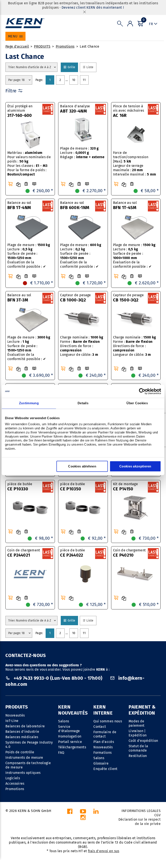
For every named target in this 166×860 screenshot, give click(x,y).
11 (84, 80)
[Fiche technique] (26, 184)
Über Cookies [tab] (137, 403)
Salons (63, 721)
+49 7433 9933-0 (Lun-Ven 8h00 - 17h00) (58, 678)
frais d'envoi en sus (103, 851)
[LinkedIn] (96, 812)
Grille (72, 67)
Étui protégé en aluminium (20, 111)
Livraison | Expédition (138, 733)
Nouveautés (15, 715)
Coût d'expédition (143, 741)
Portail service (70, 742)
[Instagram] (83, 818)
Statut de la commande (138, 748)
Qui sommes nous (107, 721)
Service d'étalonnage (69, 729)
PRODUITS (42, 46)
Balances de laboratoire (25, 726)
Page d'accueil (17, 46)
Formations (102, 752)
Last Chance (89, 46)
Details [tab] (83, 403)
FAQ (61, 752)
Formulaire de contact (104, 734)
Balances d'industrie (22, 732)
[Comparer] (18, 185)
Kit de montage (125, 486)
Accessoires (14, 783)
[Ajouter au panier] (10, 183)
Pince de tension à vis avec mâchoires (128, 111)
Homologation (69, 736)
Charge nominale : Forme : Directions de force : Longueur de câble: (81, 346)
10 (73, 80)
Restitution (138, 756)
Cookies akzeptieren (135, 466)
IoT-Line (12, 721)
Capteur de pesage (75, 298)
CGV (157, 815)
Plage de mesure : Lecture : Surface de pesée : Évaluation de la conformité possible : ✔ (28, 256)
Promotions (65, 46)
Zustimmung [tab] (29, 403)
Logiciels (12, 778)
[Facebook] (69, 812)
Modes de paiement (137, 723)
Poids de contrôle (19, 752)
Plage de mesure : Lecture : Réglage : (82, 152)
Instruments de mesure (24, 757)
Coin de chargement (23, 553)
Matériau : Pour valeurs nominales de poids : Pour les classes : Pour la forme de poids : (29, 163)
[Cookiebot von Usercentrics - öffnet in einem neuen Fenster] (142, 391)
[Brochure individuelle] (34, 184)
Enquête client (105, 769)
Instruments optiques (22, 773)
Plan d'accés (103, 742)
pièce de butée (19, 486)
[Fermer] (84, 12)
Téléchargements (72, 747)
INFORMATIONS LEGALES (141, 811)
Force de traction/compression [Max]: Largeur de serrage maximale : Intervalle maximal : (134, 163)
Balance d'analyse (75, 109)
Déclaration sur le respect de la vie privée (139, 821)
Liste (91, 67)
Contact (99, 727)
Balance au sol (19, 205)
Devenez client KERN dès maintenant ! (93, 7)
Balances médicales (21, 737)
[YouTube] (83, 812)
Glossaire (101, 763)
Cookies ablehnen (82, 466)
